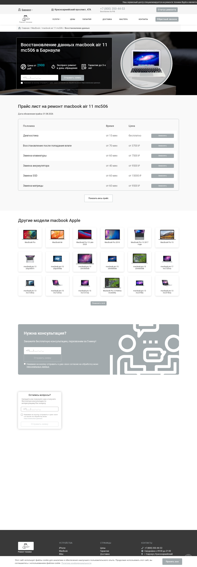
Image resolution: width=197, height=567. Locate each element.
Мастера (123, 19)
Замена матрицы (33, 185)
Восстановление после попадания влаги (47, 145)
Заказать (162, 136)
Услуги (55, 19)
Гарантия (86, 19)
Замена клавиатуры (35, 155)
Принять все (172, 561)
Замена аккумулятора (36, 165)
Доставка (107, 19)
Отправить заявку (72, 78)
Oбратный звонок (167, 19)
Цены (72, 19)
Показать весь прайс (98, 198)
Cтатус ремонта (167, 10)
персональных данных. (90, 83)
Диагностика (30, 135)
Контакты (143, 19)
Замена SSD (30, 175)
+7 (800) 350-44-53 (112, 8)
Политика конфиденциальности (76, 563)
